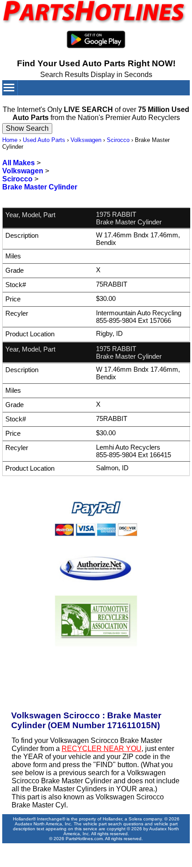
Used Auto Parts (44, 140)
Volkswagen (86, 140)
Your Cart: (147, 102)
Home (9, 140)
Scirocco (118, 140)
